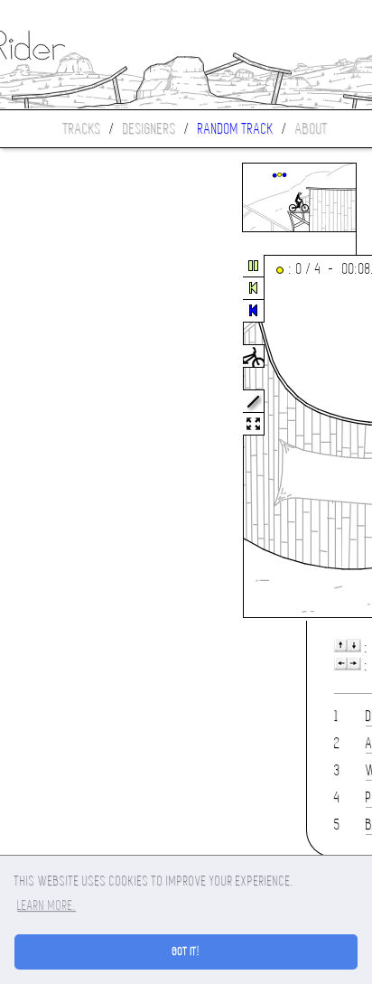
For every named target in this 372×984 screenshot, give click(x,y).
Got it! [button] (186, 951)
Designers (149, 128)
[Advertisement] (76, 437)
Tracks (82, 128)
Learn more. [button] (46, 905)
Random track (236, 128)
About (311, 128)
